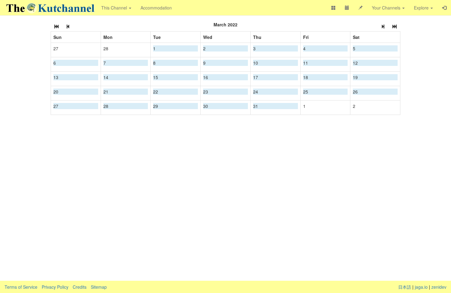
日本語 (404, 287)
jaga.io (421, 287)
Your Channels (387, 8)
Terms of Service (21, 287)
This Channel (114, 8)
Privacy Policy (55, 287)
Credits (80, 287)
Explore (422, 8)
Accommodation (156, 8)
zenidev (438, 287)
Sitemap (99, 287)
